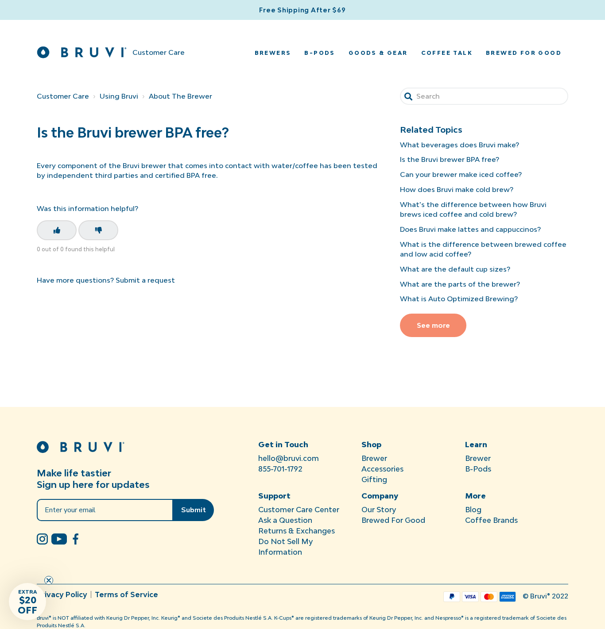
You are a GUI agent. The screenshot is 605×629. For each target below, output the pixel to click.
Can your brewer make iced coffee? (461, 174)
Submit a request (145, 280)
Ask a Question (285, 520)
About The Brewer (180, 96)
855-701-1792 (280, 468)
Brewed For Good (393, 520)
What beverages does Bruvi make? (459, 145)
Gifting (374, 479)
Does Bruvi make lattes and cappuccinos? (470, 229)
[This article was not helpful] (98, 230)
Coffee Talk (447, 53)
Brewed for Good (524, 53)
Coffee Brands (491, 520)
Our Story (378, 509)
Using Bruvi (119, 96)
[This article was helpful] (57, 230)
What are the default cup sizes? (455, 269)
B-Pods (319, 53)
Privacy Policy (62, 594)
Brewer (374, 458)
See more (433, 325)
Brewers (273, 53)
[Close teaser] (48, 580)
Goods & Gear (378, 53)
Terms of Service (126, 594)
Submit (193, 510)
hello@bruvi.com (288, 458)
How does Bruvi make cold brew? (456, 189)
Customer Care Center (298, 509)
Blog (473, 509)
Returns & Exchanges (296, 530)
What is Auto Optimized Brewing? (459, 299)
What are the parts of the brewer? (460, 284)
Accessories (382, 468)
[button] (27, 601)
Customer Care (63, 96)
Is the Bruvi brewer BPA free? (449, 159)
